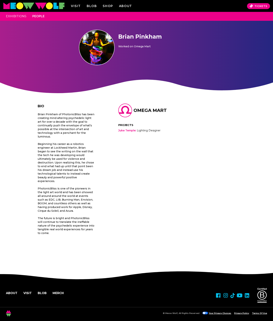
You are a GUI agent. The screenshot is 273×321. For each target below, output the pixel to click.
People (38, 16)
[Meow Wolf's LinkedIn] (247, 295)
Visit (76, 6)
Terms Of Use (259, 313)
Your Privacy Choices (220, 313)
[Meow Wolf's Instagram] (226, 295)
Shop (108, 6)
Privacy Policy (241, 313)
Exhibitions (16, 16)
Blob (92, 6)
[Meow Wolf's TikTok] (232, 295)
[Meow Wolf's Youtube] (240, 295)
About (11, 293)
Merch (58, 293)
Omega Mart (150, 110)
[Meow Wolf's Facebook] (218, 295)
